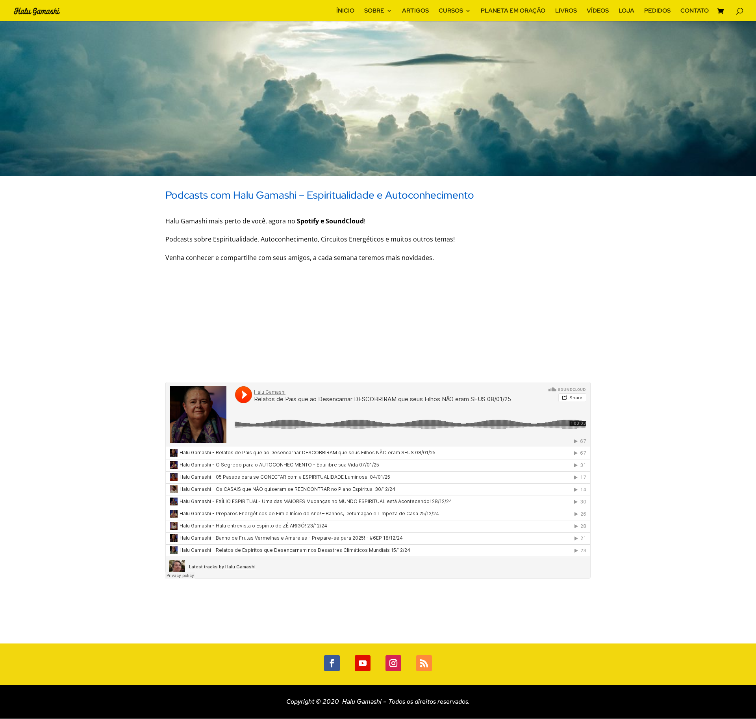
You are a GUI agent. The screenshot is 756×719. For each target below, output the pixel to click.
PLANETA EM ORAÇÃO (513, 11)
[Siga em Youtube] (363, 663)
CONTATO (694, 11)
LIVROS (566, 11)
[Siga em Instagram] (393, 663)
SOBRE (374, 11)
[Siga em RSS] (424, 663)
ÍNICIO (345, 11)
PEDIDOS (657, 11)
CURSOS (451, 11)
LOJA (626, 11)
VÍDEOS (598, 11)
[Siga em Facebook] (332, 663)
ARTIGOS (415, 11)
